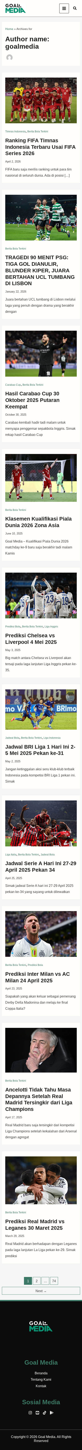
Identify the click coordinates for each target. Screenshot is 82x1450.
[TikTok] (44, 1413)
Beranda (41, 1373)
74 (54, 1281)
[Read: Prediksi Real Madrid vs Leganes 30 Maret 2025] (41, 1180)
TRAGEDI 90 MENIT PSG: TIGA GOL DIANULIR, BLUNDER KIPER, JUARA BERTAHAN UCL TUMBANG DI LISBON (40, 270)
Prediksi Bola (12, 626)
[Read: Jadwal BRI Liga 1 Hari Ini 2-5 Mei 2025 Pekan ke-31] (41, 709)
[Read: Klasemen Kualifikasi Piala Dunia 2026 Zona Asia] (41, 477)
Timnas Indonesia (15, 131)
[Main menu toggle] (64, 8)
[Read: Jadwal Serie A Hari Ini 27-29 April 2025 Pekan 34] (41, 823)
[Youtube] (37, 1413)
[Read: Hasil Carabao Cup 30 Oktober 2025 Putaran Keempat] (41, 353)
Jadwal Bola (12, 737)
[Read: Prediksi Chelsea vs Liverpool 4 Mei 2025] (41, 595)
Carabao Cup (13, 384)
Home (9, 29)
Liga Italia (10, 854)
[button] (75, 8)
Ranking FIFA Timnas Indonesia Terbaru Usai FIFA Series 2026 (40, 146)
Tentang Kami (41, 1379)
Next (41, 1291)
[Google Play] (52, 1413)
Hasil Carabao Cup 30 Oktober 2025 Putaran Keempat (32, 400)
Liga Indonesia (52, 737)
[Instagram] (30, 1413)
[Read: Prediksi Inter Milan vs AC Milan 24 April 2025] (41, 934)
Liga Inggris (51, 626)
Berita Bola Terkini (37, 131)
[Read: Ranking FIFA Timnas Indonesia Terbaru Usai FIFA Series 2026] (41, 100)
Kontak (41, 1386)
